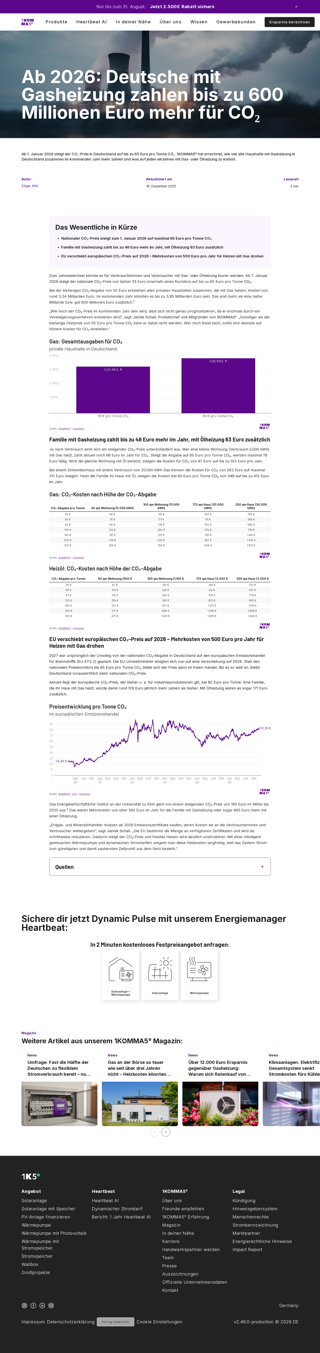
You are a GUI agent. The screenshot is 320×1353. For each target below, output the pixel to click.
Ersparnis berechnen (289, 22)
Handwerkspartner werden (191, 1249)
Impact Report (247, 1249)
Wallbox (29, 1264)
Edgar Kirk (29, 186)
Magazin (171, 1225)
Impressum (33, 1321)
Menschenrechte (251, 1217)
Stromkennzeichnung (255, 1225)
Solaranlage (34, 1200)
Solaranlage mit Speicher (48, 1208)
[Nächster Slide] (165, 1132)
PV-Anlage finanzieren (45, 1217)
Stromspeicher (37, 1256)
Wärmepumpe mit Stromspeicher (40, 1245)
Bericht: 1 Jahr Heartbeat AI (121, 1217)
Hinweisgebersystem (255, 1208)
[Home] (27, 22)
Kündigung (244, 1200)
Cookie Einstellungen (159, 1321)
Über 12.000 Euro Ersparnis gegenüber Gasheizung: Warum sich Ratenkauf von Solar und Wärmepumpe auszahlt (217, 1068)
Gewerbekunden (236, 21)
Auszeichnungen (180, 1274)
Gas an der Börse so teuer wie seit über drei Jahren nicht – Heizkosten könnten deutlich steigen (137, 1068)
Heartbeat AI (91, 21)
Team (168, 1257)
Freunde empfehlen (183, 1208)
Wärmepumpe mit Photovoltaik (54, 1233)
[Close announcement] (296, 6)
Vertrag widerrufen (115, 1322)
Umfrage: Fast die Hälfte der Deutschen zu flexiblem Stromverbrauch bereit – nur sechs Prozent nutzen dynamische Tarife (58, 1068)
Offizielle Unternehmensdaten (194, 1282)
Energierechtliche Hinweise (262, 1241)
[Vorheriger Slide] (154, 1132)
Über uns (170, 21)
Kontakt (170, 1290)
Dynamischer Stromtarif (117, 1208)
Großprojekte (35, 1272)
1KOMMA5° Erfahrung (185, 1217)
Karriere (171, 1241)
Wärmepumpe (36, 1225)
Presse (169, 1265)
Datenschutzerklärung (71, 1321)
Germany (289, 1305)
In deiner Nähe (133, 21)
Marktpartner (246, 1233)
